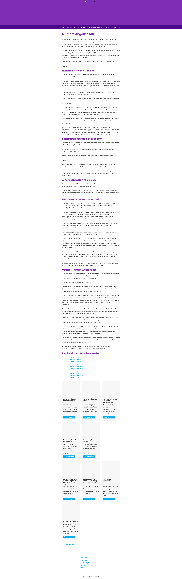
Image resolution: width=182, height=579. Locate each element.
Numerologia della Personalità (70, 440)
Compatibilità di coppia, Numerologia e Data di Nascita (90, 480)
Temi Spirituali (81, 27)
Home (63, 27)
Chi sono (114, 27)
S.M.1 (82, 568)
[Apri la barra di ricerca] (119, 27)
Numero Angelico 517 (69, 544)
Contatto (84, 560)
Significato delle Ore (70, 522)
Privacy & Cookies (86, 565)
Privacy (107, 27)
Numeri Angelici (71, 27)
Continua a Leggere (69, 417)
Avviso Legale (85, 563)
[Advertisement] (91, 14)
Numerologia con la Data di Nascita (70, 400)
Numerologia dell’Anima (88, 440)
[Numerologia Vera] (91, 2)
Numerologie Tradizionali (95, 27)
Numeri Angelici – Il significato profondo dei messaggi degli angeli (70, 481)
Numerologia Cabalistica (108, 480)
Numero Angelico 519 (69, 546)
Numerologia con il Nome (90, 400)
